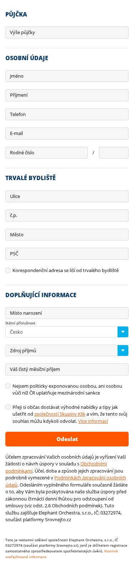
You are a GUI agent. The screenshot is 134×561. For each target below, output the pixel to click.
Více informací (93, 421)
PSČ (14, 253)
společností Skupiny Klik (59, 414)
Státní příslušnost (20, 322)
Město (17, 234)
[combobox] (67, 332)
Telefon (18, 114)
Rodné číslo (22, 152)
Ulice (15, 196)
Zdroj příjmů (23, 350)
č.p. (13, 215)
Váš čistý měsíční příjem (35, 369)
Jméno (17, 76)
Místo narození (26, 313)
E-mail (16, 133)
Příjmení (19, 95)
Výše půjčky (22, 32)
